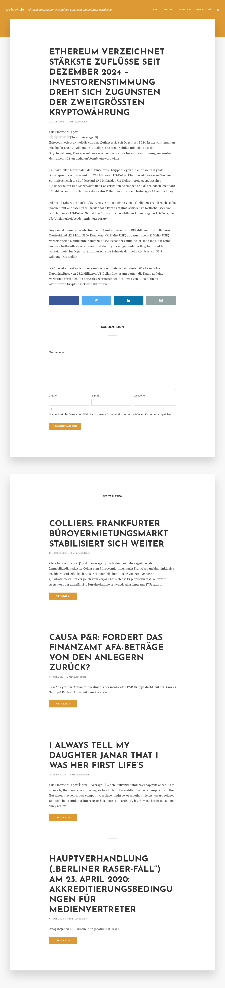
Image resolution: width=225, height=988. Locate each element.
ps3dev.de (15, 9)
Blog (155, 10)
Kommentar (56, 352)
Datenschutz (203, 10)
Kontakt (169, 10)
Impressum (185, 10)
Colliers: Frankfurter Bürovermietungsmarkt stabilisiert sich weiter (108, 534)
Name (53, 395)
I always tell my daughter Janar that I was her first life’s (103, 756)
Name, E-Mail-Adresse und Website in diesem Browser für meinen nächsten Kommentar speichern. (111, 414)
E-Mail (95, 395)
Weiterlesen (63, 596)
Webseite (139, 395)
